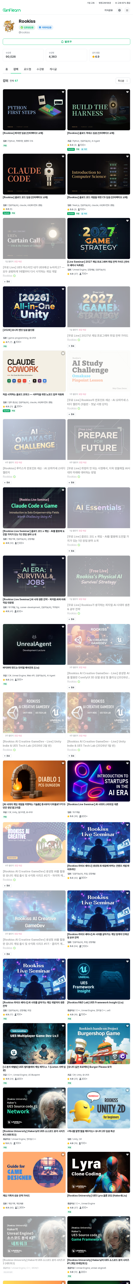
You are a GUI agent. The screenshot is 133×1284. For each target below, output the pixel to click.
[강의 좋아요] (63, 92)
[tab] (7, 69)
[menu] (127, 10)
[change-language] (119, 10)
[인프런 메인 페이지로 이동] (12, 10)
